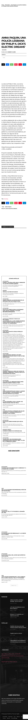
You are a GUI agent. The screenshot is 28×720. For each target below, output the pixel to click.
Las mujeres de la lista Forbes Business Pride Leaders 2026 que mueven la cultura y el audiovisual (14, 322)
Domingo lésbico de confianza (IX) (12, 430)
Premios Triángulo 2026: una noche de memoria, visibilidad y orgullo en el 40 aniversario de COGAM (13, 372)
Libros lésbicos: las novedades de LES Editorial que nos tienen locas (13, 301)
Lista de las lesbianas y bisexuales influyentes (11, 319)
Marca (4, 54)
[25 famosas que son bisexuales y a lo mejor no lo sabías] (14, 524)
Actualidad (5, 281)
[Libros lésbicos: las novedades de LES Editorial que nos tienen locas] (5, 642)
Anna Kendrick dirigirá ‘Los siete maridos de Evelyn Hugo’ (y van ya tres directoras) (14, 356)
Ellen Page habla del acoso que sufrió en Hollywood (13, 555)
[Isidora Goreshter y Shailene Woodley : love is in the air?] (5, 601)
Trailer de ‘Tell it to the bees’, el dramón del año (13, 512)
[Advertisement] (14, 21)
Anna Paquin (8, 206)
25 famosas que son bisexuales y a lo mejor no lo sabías (13, 534)
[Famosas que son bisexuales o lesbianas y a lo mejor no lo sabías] (14, 459)
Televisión (7, 4)
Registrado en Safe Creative (9, 661)
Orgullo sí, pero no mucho (10, 291)
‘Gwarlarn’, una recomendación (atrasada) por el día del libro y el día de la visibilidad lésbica (14, 440)
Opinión (5, 290)
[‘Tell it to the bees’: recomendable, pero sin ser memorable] (14, 481)
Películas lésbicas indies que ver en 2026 (13, 422)
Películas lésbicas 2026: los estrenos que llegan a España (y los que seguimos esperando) (13, 310)
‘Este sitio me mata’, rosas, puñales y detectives (13, 332)
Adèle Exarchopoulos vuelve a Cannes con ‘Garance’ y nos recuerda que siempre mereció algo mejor (14, 392)
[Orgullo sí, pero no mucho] (5, 635)
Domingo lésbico (7, 429)
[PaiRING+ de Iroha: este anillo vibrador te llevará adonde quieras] (5, 628)
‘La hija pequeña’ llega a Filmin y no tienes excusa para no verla (13, 402)
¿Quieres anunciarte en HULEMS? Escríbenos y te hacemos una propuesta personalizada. (12, 655)
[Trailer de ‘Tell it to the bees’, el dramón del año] (14, 502)
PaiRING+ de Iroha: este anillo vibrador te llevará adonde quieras (14, 283)
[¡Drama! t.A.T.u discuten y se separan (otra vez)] (5, 616)
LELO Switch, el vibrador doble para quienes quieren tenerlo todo (13, 382)
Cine (4, 389)
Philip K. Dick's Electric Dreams (9, 208)
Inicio (2, 4)
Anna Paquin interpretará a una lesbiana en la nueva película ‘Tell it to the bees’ (13, 577)
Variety (6, 199)
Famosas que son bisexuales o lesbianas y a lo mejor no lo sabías (13, 468)
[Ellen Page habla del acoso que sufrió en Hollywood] (14, 546)
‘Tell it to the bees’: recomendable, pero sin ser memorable (13, 490)
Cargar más (13, 585)
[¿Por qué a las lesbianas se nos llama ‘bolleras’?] (5, 609)
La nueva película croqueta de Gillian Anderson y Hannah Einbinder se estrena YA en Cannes (13, 412)
